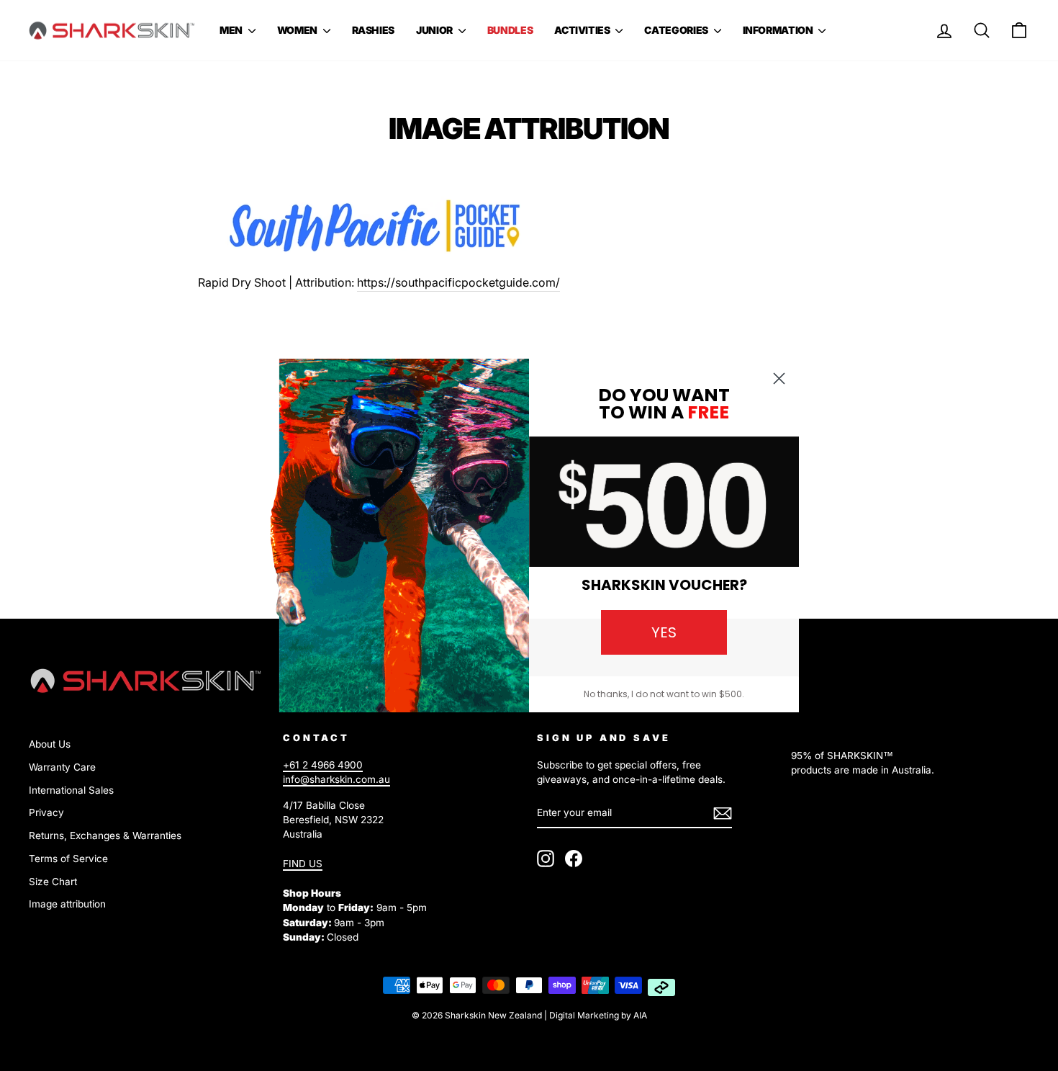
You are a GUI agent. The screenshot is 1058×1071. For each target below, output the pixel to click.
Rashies (373, 30)
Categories (677, 30)
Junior (435, 30)
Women (298, 30)
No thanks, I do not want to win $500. (664, 694)
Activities (583, 30)
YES (664, 632)
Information (779, 30)
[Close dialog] (779, 378)
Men (232, 30)
